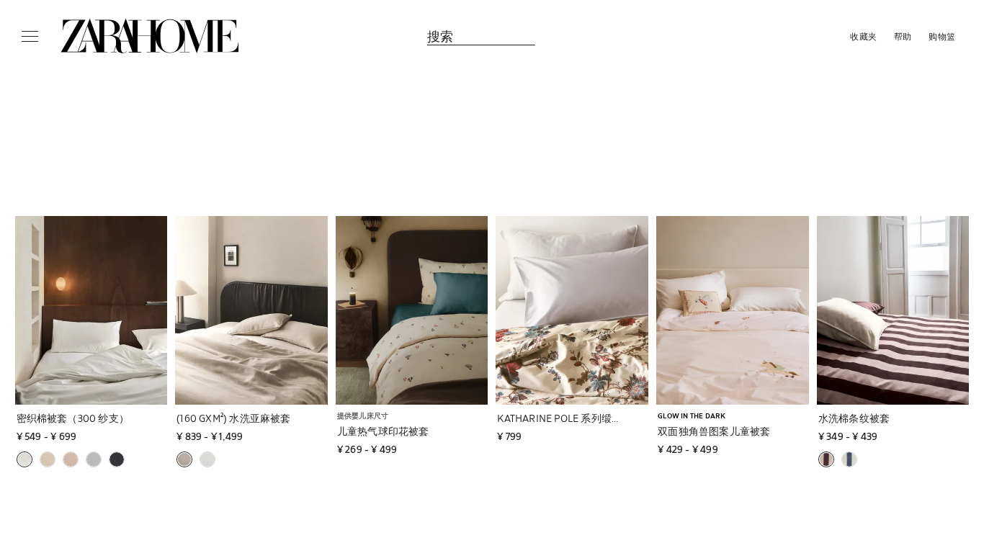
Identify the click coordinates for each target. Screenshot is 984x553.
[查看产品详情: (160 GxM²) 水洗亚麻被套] (251, 310)
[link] (150, 36)
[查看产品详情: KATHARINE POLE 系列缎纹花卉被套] (572, 310)
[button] (139, 418)
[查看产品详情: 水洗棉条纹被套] (893, 310)
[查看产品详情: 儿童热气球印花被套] (412, 310)
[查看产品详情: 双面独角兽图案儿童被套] (732, 310)
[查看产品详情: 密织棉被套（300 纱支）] (91, 310)
